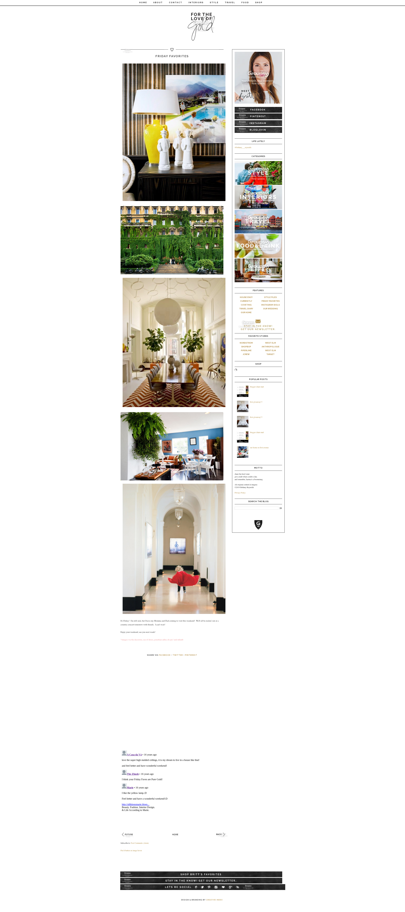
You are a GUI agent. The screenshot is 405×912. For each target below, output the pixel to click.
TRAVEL (230, 2)
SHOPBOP (246, 347)
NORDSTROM (246, 343)
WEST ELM (270, 343)
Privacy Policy (240, 492)
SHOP (259, 2)
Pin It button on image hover (131, 850)
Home (143, 2)
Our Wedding (270, 309)
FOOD (245, 2)
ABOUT (158, 2)
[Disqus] (176, 707)
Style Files (270, 297)
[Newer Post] (128, 838)
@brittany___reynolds (243, 147)
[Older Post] (223, 838)
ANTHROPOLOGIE (270, 347)
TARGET (270, 354)
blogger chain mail (257, 386)
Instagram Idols (270, 305)
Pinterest (191, 655)
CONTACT (175, 2)
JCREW (246, 354)
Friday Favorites (271, 301)
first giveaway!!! (256, 402)
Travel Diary (246, 309)
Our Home (246, 312)
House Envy (246, 297)
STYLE (214, 2)
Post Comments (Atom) (140, 843)
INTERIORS (196, 2)
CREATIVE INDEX (214, 900)
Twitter (178, 655)
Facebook (165, 655)
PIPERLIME (246, 350)
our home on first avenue (259, 447)
